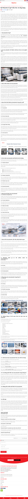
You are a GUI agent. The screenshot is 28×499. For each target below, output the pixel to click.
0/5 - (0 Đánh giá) (24, 438)
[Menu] (0, 2)
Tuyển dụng (2, 477)
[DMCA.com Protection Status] (2, 491)
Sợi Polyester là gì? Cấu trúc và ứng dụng (13, 7)
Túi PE (1, 483)
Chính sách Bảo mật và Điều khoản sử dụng (6, 474)
